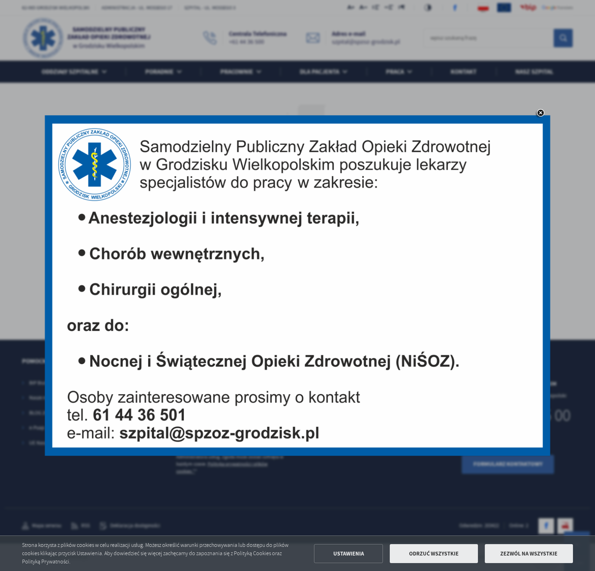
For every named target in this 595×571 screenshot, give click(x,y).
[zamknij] (540, 113)
